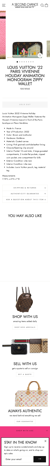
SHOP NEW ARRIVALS (25, 327)
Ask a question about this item (25, 199)
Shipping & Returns (25, 188)
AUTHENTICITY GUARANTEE (25, 194)
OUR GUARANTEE (25, 421)
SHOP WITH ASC (25, 431)
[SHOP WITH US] (25, 299)
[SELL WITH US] (25, 347)
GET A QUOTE (25, 374)
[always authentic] (25, 394)
